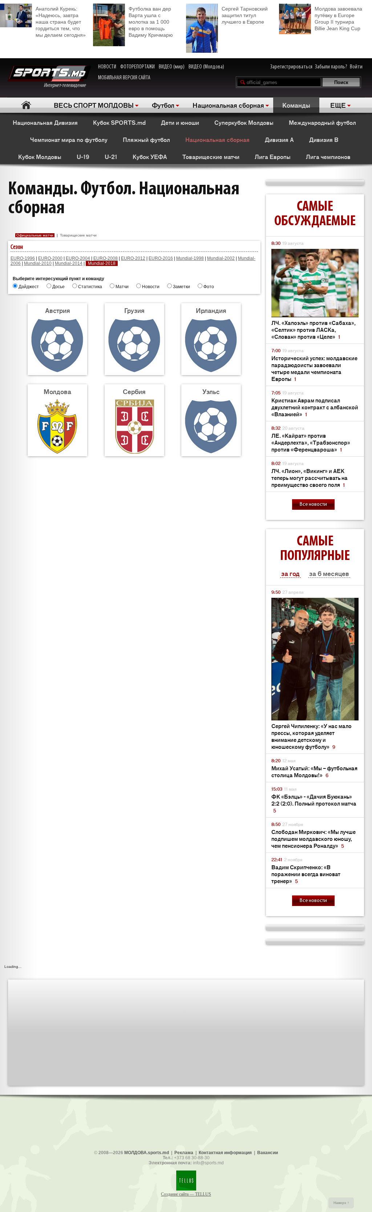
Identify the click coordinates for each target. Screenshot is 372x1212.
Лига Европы (273, 156)
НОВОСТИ (107, 67)
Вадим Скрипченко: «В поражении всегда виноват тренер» (305, 873)
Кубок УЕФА (150, 156)
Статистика (90, 286)
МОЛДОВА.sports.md (146, 1152)
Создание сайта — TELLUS (186, 1194)
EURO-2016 (161, 258)
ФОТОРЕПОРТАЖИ (137, 67)
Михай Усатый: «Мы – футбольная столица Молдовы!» (314, 771)
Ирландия (211, 310)
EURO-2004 (78, 258)
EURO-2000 (50, 258)
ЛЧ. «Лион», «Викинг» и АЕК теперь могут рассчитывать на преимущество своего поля (309, 477)
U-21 (111, 156)
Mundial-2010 (38, 263)
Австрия (57, 310)
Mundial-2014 (68, 263)
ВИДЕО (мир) (172, 67)
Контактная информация (225, 1152)
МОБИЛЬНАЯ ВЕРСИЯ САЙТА (124, 78)
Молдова (57, 391)
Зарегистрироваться (291, 67)
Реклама (183, 1152)
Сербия (134, 391)
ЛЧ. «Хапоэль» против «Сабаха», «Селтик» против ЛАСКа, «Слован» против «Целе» (313, 329)
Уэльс (211, 391)
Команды (296, 104)
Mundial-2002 (221, 258)
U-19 (83, 156)
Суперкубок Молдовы (244, 122)
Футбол (163, 104)
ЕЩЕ (338, 104)
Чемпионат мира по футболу (69, 139)
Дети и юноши (180, 122)
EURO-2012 (133, 258)
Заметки (181, 286)
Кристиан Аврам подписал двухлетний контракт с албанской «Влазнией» (314, 407)
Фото (208, 286)
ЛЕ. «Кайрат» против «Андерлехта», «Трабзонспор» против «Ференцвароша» (310, 442)
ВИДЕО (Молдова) (206, 67)
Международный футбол (322, 122)
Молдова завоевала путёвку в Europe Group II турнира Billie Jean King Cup (338, 18)
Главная (26, 105)
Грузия (134, 310)
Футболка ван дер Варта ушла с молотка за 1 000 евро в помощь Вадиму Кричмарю (151, 22)
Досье (58, 286)
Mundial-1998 (190, 258)
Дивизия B (323, 139)
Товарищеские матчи (210, 156)
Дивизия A (279, 139)
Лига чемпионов (328, 156)
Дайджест (28, 286)
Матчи (122, 286)
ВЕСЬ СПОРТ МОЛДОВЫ (94, 104)
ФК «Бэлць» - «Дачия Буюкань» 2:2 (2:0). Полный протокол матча (313, 803)
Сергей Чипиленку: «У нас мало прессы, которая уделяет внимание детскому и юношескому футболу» (311, 736)
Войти (356, 67)
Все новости (313, 504)
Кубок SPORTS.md (119, 122)
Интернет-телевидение (67, 85)
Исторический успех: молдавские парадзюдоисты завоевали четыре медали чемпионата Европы (314, 368)
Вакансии (267, 1152)
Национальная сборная (228, 104)
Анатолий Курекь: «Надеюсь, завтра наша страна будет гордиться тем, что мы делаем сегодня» (61, 22)
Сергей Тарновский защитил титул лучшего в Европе (245, 15)
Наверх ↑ (341, 1203)
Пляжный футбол (146, 139)
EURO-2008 (105, 258)
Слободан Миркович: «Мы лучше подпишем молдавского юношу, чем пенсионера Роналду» (313, 838)
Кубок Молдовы (39, 156)
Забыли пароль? (331, 67)
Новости (151, 286)
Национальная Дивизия (45, 122)
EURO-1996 (23, 258)
